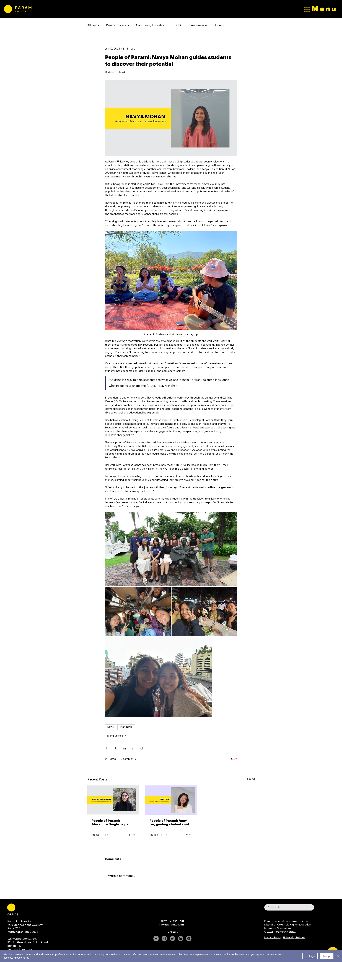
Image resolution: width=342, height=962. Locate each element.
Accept (326, 956)
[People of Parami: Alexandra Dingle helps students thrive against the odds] (113, 799)
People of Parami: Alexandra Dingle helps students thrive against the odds (110, 822)
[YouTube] (188, 938)
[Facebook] (156, 938)
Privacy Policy (272, 937)
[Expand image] (171, 549)
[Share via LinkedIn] (124, 748)
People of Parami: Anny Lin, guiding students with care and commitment (170, 822)
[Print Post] (141, 748)
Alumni (219, 25)
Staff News (126, 727)
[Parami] (7, 9)
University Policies (294, 937)
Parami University (117, 25)
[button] (122, 901)
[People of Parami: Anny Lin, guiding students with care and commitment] (171, 800)
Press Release (198, 25)
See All (251, 779)
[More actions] (235, 49)
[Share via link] (133, 748)
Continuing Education (150, 25)
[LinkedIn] (180, 938)
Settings (310, 956)
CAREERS (173, 931)
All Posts (93, 25)
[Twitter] (172, 938)
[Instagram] (164, 938)
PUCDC (177, 25)
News (110, 727)
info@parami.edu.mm (172, 924)
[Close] (338, 956)
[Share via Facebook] (106, 748)
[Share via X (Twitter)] (115, 748)
